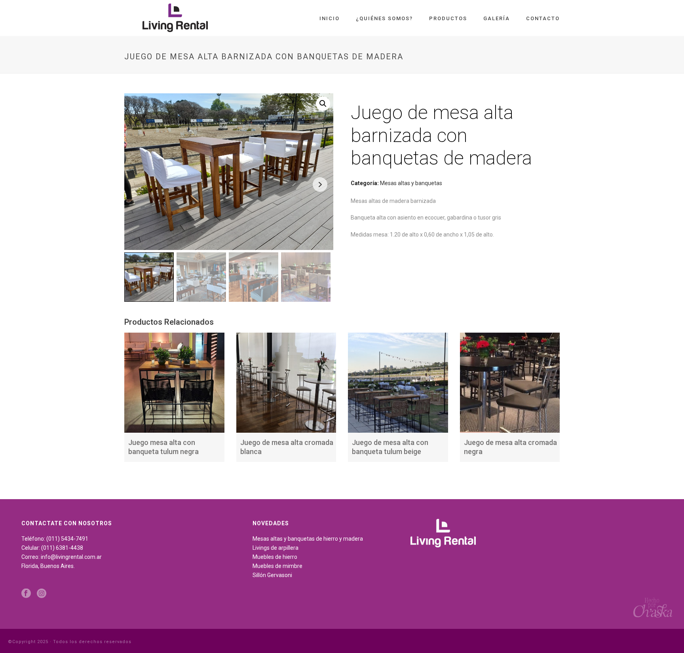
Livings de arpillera (275, 548)
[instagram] (41, 594)
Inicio (329, 18)
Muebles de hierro (275, 557)
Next (320, 184)
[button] (323, 104)
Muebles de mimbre (277, 566)
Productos (448, 18)
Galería (496, 18)
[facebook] (26, 594)
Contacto (543, 18)
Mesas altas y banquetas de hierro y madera (308, 539)
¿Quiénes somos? (384, 18)
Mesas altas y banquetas (411, 183)
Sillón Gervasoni (272, 575)
